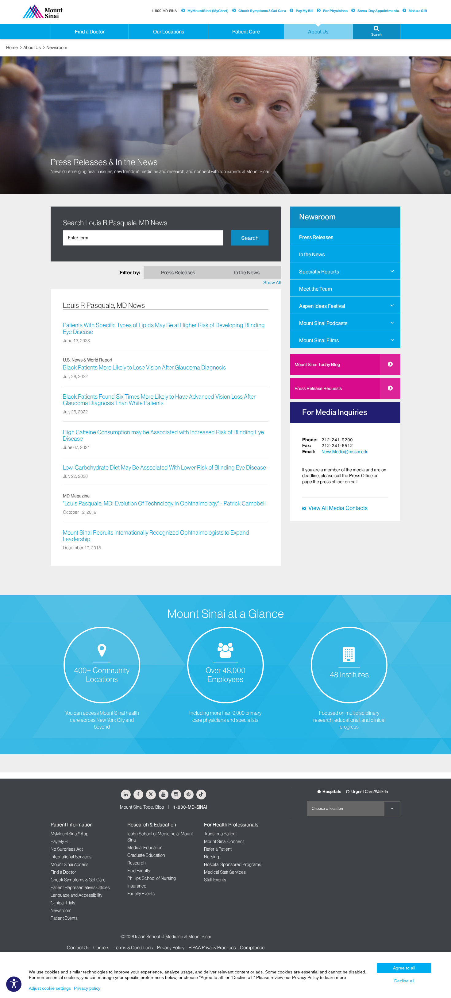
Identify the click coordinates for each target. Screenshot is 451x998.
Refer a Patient (218, 849)
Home (12, 47)
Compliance (252, 947)
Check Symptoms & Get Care (262, 11)
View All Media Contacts (338, 508)
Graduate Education (146, 855)
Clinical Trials (63, 903)
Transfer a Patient (220, 834)
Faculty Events (141, 893)
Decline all (404, 980)
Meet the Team (315, 289)
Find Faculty (138, 870)
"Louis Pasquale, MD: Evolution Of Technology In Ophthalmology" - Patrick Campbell (164, 503)
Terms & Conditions (133, 947)
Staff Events (215, 880)
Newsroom (56, 47)
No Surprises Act (67, 849)
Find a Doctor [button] (90, 32)
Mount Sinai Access (69, 864)
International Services (71, 857)
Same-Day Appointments (378, 11)
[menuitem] (345, 236)
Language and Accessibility (76, 895)
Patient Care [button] (246, 32)
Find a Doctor (63, 872)
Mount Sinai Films (319, 340)
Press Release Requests (318, 388)
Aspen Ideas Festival (322, 306)
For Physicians (335, 11)
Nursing (211, 857)
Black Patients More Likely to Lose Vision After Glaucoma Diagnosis (144, 367)
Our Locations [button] (168, 32)
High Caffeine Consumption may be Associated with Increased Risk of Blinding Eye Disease (163, 435)
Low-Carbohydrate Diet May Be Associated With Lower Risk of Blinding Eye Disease (164, 467)
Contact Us (78, 947)
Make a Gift (418, 11)
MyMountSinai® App (69, 834)
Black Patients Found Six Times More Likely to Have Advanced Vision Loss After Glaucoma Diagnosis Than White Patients (159, 400)
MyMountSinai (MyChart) (208, 11)
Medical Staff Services (225, 872)
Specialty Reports (319, 272)
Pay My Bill (304, 11)
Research (136, 863)
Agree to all (404, 967)
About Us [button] (318, 32)
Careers (101, 947)
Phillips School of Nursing (151, 878)
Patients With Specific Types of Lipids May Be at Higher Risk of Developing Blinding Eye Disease (164, 328)
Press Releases (316, 237)
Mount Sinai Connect (224, 841)
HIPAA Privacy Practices (212, 947)
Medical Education (145, 847)
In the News (312, 254)
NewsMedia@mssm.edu (345, 452)
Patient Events (64, 918)
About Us (32, 47)
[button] (376, 31)
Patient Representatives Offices (80, 887)
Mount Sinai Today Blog (317, 364)
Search (250, 238)
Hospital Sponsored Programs (232, 864)
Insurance (136, 886)
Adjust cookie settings (50, 988)
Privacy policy (87, 988)
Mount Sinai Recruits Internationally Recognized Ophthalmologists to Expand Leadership (156, 536)
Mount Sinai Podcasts (323, 323)
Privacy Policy (170, 947)
